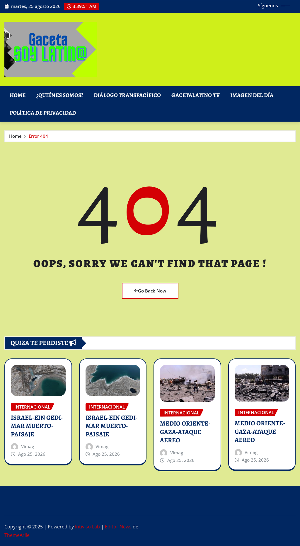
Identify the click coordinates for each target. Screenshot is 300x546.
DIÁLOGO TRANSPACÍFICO (127, 95)
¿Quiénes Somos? (59, 95)
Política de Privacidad (43, 113)
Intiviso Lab (87, 526)
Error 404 (38, 136)
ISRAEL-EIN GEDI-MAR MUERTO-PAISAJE (37, 426)
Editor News (118, 526)
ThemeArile (17, 535)
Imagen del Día (251, 95)
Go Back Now (152, 291)
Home (18, 95)
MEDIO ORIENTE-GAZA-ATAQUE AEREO (185, 432)
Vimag (27, 446)
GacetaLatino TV (195, 95)
